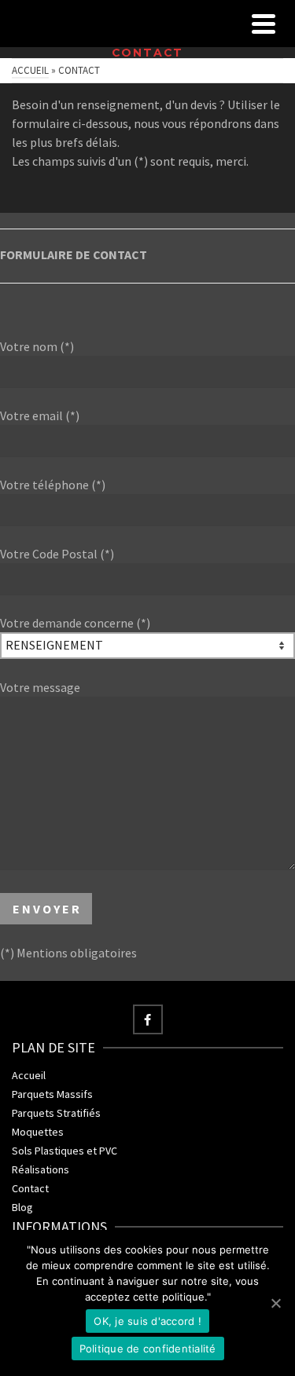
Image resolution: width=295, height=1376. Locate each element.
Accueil (29, 1075)
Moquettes (38, 1132)
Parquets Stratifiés (56, 1113)
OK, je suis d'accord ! (147, 1321)
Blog (22, 1207)
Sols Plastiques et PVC (64, 1151)
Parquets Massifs (52, 1094)
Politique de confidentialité (147, 1348)
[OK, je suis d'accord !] (275, 1303)
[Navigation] (263, 23)
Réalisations (40, 1169)
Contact (30, 1188)
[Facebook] (148, 1019)
